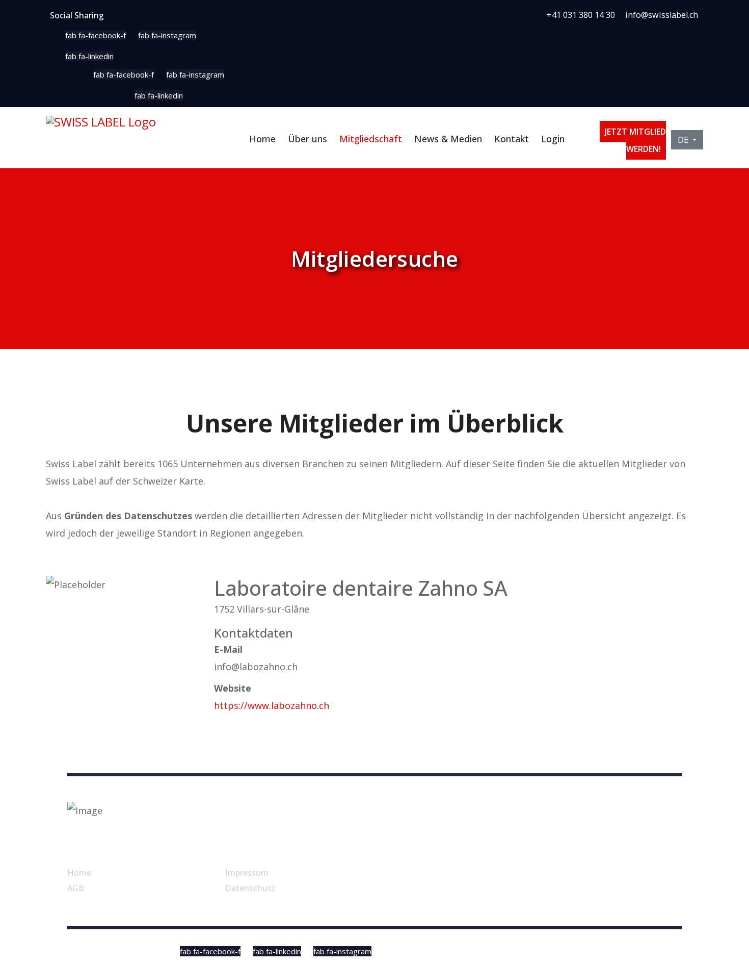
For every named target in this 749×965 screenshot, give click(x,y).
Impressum (247, 872)
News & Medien (448, 139)
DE (684, 139)
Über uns (307, 139)
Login (553, 139)
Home (262, 139)
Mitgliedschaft (370, 139)
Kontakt (511, 139)
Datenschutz (250, 888)
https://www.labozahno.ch (271, 705)
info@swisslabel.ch (661, 14)
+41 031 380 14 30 (581, 14)
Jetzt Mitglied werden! (635, 140)
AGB (75, 888)
